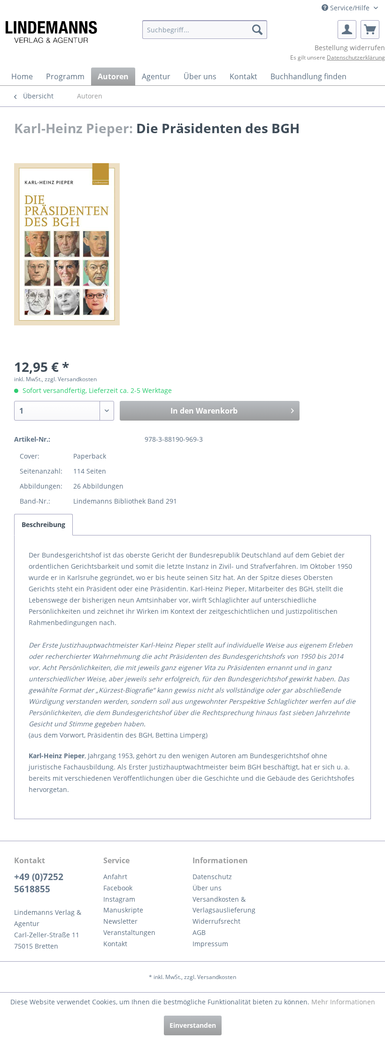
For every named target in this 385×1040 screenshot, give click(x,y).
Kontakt (115, 943)
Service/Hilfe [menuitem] (349, 7)
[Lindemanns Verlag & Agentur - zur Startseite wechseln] (51, 32)
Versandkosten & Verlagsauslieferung (223, 905)
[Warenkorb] (370, 29)
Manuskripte (123, 909)
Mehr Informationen (343, 1001)
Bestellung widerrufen (350, 47)
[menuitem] (205, 29)
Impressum (210, 943)
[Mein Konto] (347, 29)
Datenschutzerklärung (356, 57)
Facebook (117, 887)
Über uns (207, 887)
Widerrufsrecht (216, 921)
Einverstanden (192, 1025)
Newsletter (120, 921)
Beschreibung (43, 524)
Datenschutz (212, 876)
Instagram (119, 899)
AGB (199, 932)
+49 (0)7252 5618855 (38, 883)
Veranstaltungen (129, 932)
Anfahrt (115, 876)
